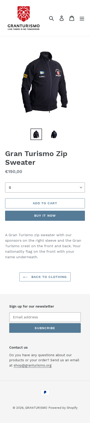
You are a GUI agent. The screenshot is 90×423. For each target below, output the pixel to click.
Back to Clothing (48, 277)
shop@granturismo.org (32, 365)
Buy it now (45, 215)
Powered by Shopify (63, 407)
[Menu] (82, 18)
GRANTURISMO (36, 407)
